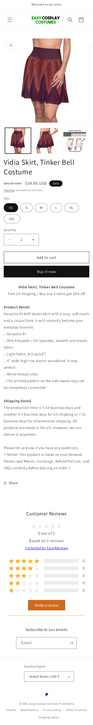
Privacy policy (52, 710)
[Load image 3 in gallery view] (75, 141)
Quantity (10, 230)
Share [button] (13, 483)
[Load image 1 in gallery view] (18, 141)
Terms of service (76, 710)
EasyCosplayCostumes (43, 703)
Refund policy (29, 710)
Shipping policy (49, 717)
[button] (9, 19)
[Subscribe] (71, 643)
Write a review (47, 605)
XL (72, 207)
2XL (12, 219)
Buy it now (46, 271)
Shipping (9, 190)
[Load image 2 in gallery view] (46, 141)
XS (11, 207)
